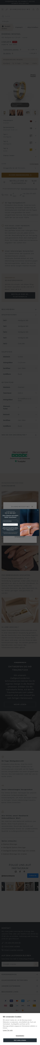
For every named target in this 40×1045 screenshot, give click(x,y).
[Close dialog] (38, 510)
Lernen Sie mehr (8, 1030)
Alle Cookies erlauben (20, 1040)
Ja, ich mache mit (10, 524)
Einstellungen (20, 1035)
